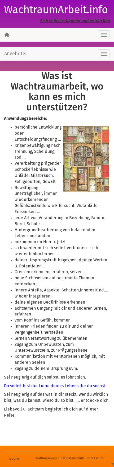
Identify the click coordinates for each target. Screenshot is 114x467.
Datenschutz (75, 458)
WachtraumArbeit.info (56, 10)
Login (14, 458)
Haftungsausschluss (50, 458)
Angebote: (15, 53)
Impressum (95, 458)
